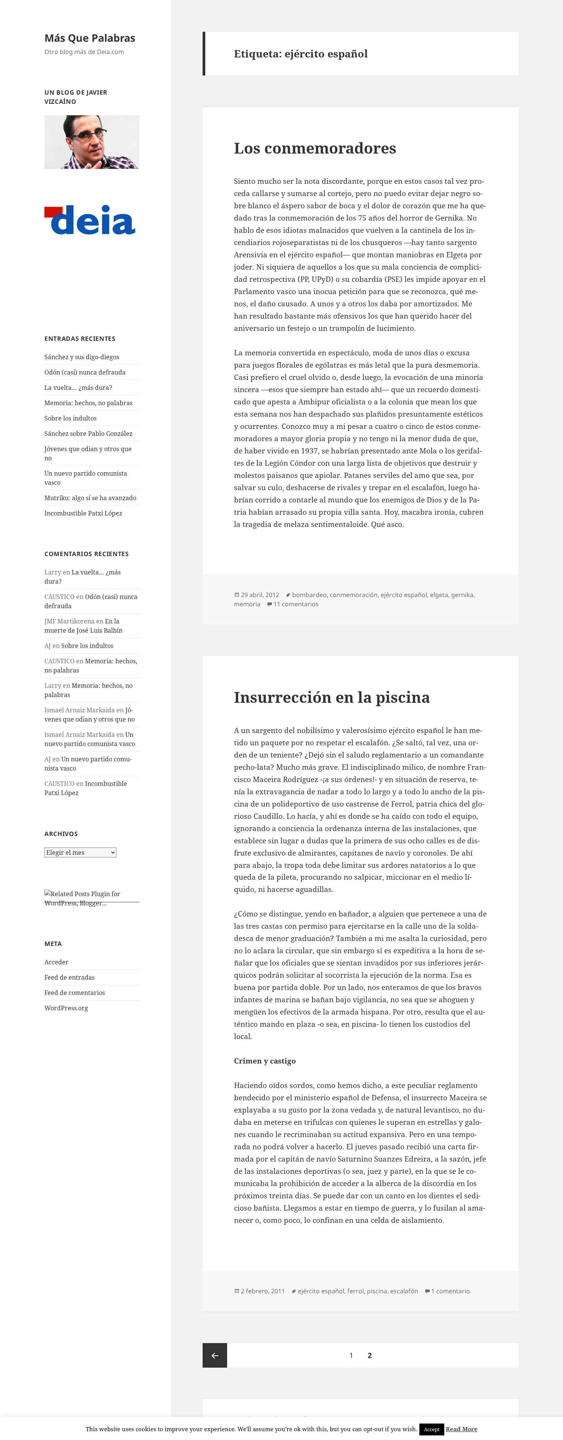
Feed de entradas (69, 977)
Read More (462, 1429)
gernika (462, 595)
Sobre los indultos (70, 418)
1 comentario (450, 1291)
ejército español (404, 595)
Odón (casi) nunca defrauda (85, 372)
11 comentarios (296, 604)
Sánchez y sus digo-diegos (81, 357)
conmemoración (354, 595)
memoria (247, 604)
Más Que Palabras (89, 38)
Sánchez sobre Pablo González (88, 433)
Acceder (56, 962)
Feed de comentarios (74, 992)
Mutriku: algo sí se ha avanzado (90, 498)
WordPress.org (66, 1008)
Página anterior (215, 1355)
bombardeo (309, 595)
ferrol (355, 1291)
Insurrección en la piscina (332, 697)
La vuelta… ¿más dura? (78, 387)
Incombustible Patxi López (83, 513)
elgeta (439, 595)
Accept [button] (432, 1429)
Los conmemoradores (315, 147)
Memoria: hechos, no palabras (88, 403)
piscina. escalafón (392, 1291)
